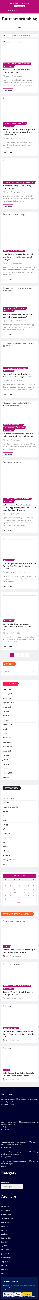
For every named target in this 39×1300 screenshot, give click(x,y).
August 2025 (7, 707)
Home (5, 35)
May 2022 (6, 764)
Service (5, 847)
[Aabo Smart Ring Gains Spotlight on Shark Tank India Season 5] (33, 1155)
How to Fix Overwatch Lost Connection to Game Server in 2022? (17, 626)
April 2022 (6, 768)
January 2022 (7, 777)
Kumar (8, 76)
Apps (4, 794)
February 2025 (8, 725)
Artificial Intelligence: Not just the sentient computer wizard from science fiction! (19, 132)
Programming (7, 838)
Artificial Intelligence (10, 798)
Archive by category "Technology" (19, 35)
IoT (4, 829)
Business (6, 803)
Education (6, 811)
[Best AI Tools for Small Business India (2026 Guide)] (28, 1130)
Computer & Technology (11, 807)
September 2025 (8, 703)
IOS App (5, 825)
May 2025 (6, 716)
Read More (8, 90)
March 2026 (7, 689)
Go (33, 671)
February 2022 (8, 773)
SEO (4, 842)
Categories (5, 1182)
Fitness (5, 816)
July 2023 (6, 755)
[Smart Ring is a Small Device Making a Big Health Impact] (33, 1164)
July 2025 (6, 711)
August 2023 (7, 751)
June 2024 (6, 729)
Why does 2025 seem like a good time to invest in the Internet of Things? (18, 257)
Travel (5, 864)
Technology (7, 855)
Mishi (7, 138)
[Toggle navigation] (19, 27)
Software (6, 851)
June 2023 (6, 760)
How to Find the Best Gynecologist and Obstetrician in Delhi (8, 1102)
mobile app (6, 833)
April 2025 (6, 720)
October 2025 (7, 698)
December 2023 (8, 746)
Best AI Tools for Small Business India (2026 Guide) (8, 1124)
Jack (7, 956)
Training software (9, 860)
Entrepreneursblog (19, 18)
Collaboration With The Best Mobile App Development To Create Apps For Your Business (19, 507)
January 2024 (7, 742)
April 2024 (6, 733)
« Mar (19, 902)
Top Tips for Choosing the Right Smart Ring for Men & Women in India (18, 1034)
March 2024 (7, 738)
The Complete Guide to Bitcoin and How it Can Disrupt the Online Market (19, 566)
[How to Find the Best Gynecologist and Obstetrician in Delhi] (27, 1109)
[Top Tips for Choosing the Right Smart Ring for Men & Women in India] (33, 1145)
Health (5, 820)
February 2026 (8, 694)
